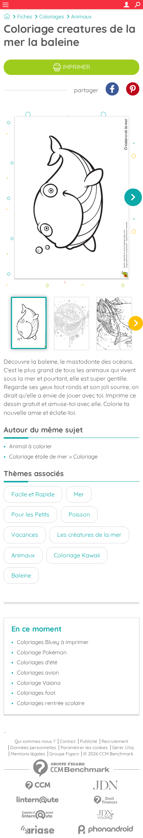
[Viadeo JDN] (105, 814)
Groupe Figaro (64, 753)
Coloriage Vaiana (38, 682)
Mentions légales (28, 753)
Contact (68, 741)
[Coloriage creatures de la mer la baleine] (29, 323)
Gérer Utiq (122, 747)
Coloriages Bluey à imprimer (53, 642)
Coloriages (51, 16)
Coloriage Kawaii (77, 555)
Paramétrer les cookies (84, 747)
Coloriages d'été (37, 662)
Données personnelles (33, 747)
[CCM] (38, 785)
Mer (79, 494)
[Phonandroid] (105, 829)
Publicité (88, 741)
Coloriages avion (38, 672)
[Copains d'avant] (38, 814)
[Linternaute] (38, 799)
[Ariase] (38, 830)
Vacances (24, 534)
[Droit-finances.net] (105, 800)
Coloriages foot (36, 692)
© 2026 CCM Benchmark (108, 753)
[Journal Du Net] (105, 785)
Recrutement (115, 741)
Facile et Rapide (33, 494)
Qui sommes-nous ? (35, 741)
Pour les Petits (30, 514)
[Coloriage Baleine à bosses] (114, 323)
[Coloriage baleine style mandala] (71, 323)
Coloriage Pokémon (42, 652)
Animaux (81, 16)
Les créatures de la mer (89, 534)
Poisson (79, 514)
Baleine (21, 575)
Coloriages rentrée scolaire (50, 702)
